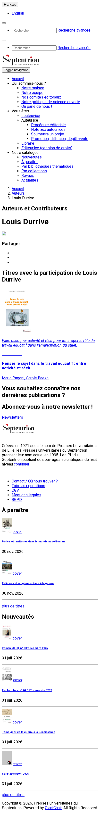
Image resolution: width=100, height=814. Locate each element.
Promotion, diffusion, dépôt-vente (59, 138)
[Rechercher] (4, 23)
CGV (15, 490)
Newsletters (12, 417)
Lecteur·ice (30, 115)
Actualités (29, 180)
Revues (27, 175)
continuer (21, 464)
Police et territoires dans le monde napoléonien (33, 541)
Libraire (27, 143)
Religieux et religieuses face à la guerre (28, 583)
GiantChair (53, 808)
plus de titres (13, 606)
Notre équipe (32, 92)
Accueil (18, 78)
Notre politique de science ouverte (50, 102)
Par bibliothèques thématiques (47, 166)
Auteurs (18, 193)
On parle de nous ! (36, 106)
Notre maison (32, 88)
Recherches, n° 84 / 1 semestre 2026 (27, 690)
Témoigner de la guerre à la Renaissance (28, 732)
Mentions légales (26, 495)
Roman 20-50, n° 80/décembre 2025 (25, 648)
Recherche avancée (74, 30)
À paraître (29, 161)
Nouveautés (31, 157)
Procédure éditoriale (48, 125)
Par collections (34, 171)
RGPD (17, 499)
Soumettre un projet (47, 134)
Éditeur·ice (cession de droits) (46, 148)
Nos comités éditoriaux (41, 97)
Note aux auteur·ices (48, 129)
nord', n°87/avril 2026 (15, 773)
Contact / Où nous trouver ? (35, 481)
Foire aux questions (28, 485)
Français (10, 4)
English (18, 13)
